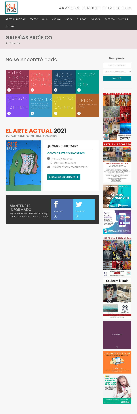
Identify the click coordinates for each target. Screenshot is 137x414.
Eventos (96, 19)
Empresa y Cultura (116, 19)
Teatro (34, 19)
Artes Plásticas (16, 19)
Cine (45, 19)
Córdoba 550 (14, 43)
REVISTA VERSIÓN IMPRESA (17, 136)
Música (56, 19)
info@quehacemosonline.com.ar (70, 166)
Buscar (116, 78)
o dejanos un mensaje (62, 177)
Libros (69, 19)
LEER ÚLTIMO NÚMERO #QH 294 (43, 136)
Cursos (82, 19)
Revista (10, 26)
